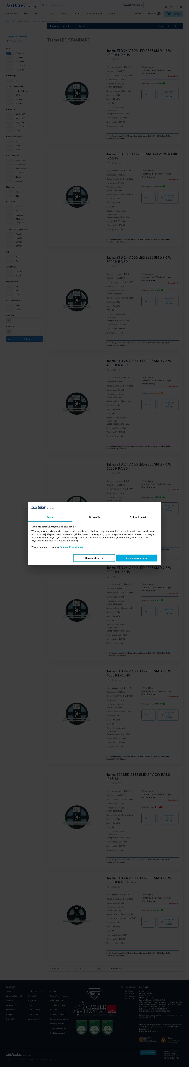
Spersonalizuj (92, 558)
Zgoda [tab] (50, 517)
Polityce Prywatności (71, 547)
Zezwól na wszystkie (136, 558)
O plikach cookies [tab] (138, 517)
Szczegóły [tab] (94, 517)
